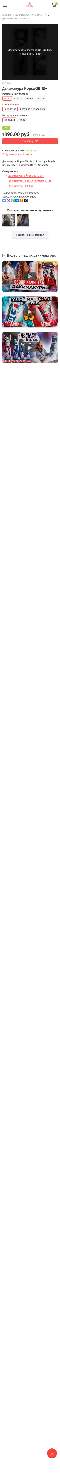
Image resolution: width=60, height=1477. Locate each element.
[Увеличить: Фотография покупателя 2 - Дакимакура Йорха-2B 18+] (23, 220)
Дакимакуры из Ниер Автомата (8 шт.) (30, 180)
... (49, 14)
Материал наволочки (14, 115)
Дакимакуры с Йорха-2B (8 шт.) (26, 175)
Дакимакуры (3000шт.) (21, 186)
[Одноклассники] (21, 200)
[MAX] (8, 200)
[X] (26, 200)
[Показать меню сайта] (5, 5)
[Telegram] (4, 200)
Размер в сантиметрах (15, 93)
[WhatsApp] (13, 200)
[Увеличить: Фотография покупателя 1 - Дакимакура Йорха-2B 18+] (8, 220)
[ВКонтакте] (17, 200)
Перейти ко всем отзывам (30, 234)
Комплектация (10, 104)
